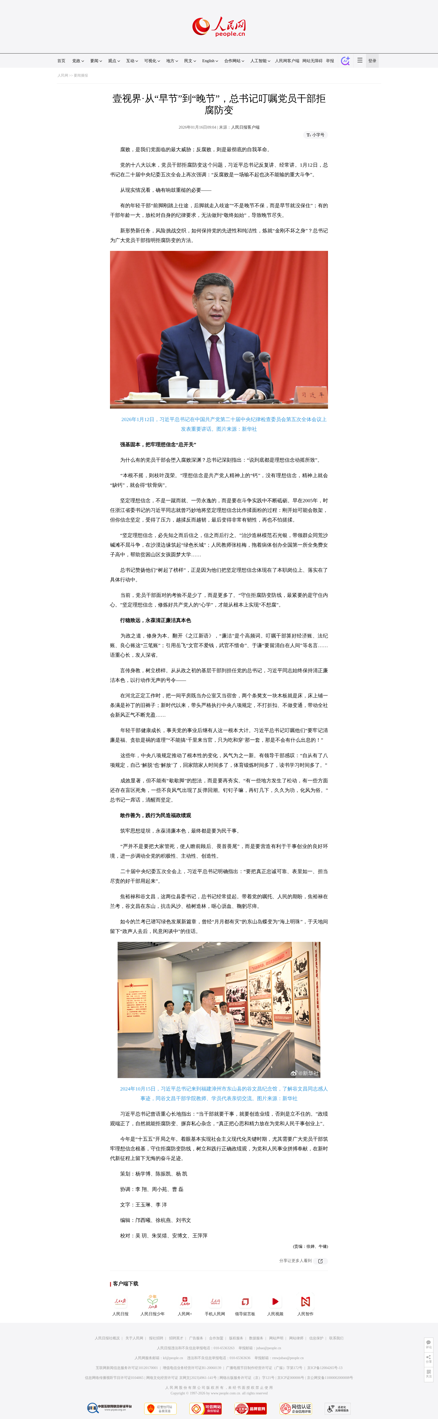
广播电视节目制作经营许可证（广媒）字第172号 (264, 1368)
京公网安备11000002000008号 (330, 1378)
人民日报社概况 (107, 1338)
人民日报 (120, 1314)
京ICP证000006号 (290, 1378)
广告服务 (196, 1338)
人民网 (63, 75)
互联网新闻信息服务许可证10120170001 (127, 1368)
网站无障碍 (312, 61)
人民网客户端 (287, 61)
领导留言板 (245, 1314)
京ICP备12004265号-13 (324, 1368)
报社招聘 (156, 1338)
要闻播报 (81, 75)
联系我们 (336, 1338)
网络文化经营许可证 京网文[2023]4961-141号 (181, 1378)
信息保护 (316, 1338)
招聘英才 (176, 1338)
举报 (330, 61)
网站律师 (296, 1338)
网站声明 (276, 1338)
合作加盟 (216, 1338)
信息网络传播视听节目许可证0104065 (114, 1378)
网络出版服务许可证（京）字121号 (247, 1378)
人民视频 (275, 1314)
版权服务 (236, 1338)
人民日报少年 (152, 1314)
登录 (372, 61)
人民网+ (185, 1314)
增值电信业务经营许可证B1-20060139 (192, 1368)
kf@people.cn (173, 1358)
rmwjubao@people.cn (288, 1358)
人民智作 (305, 1314)
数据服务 (256, 1338)
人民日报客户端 (245, 127)
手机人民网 (215, 1314)
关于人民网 (134, 1338)
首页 (61, 61)
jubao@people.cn (268, 1348)
